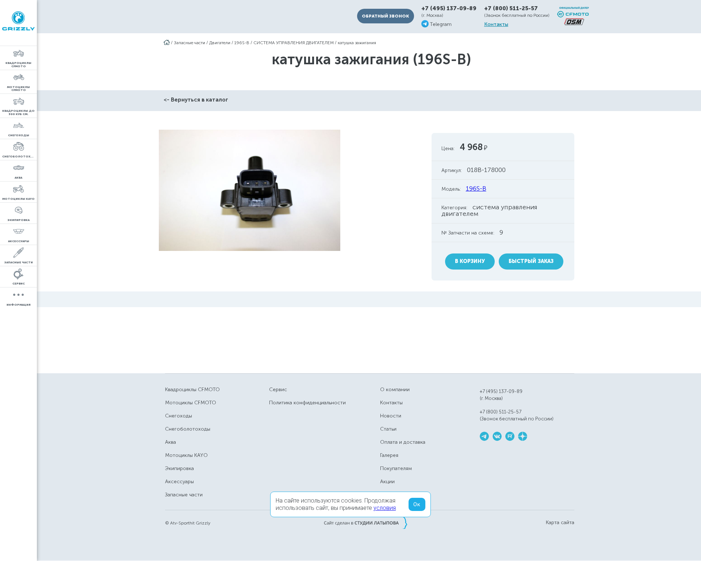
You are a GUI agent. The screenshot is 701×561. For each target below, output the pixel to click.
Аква (170, 442)
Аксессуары (179, 481)
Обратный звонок (385, 16)
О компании (395, 389)
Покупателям (396, 468)
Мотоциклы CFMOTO (190, 403)
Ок (417, 504)
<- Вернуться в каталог (196, 99)
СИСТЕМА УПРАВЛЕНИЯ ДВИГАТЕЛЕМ (293, 43)
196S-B (241, 43)
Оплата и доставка (402, 442)
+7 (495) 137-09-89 (448, 8)
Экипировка (179, 468)
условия (385, 507)
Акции (387, 481)
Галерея (389, 455)
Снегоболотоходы (187, 429)
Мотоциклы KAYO (186, 455)
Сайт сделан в (365, 522)
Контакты (496, 24)
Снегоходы (178, 416)
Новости (390, 416)
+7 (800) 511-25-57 (511, 8)
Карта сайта (560, 522)
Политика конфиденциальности (307, 403)
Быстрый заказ (531, 261)
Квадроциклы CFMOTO (192, 389)
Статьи (388, 429)
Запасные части (189, 43)
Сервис (278, 389)
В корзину (470, 261)
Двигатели (219, 43)
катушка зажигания (357, 43)
